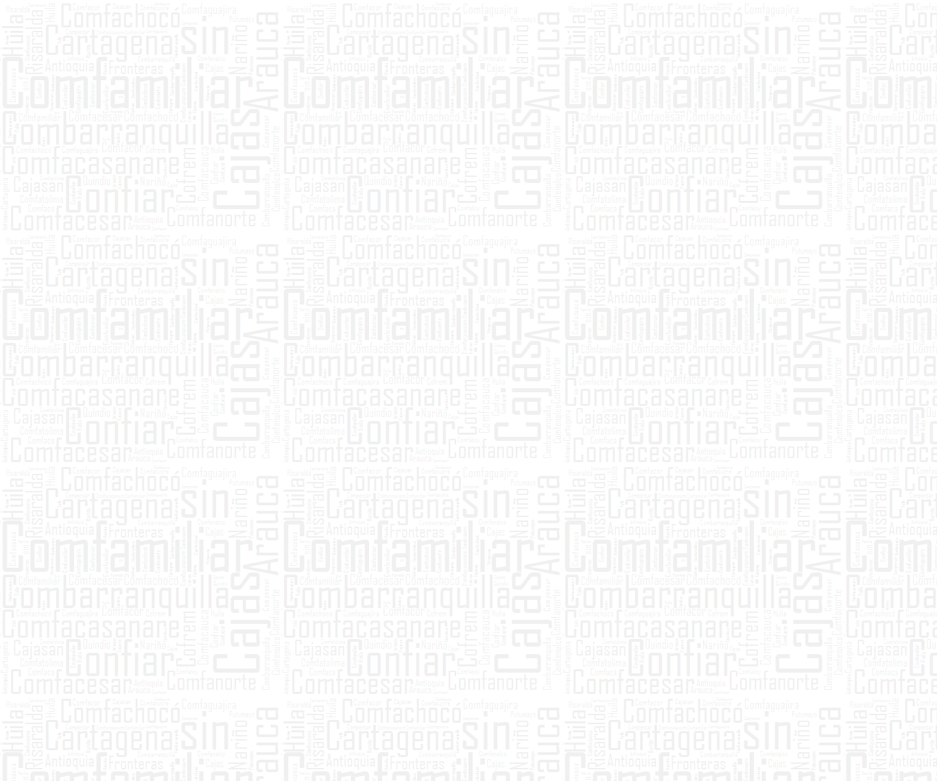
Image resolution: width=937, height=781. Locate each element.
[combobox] (668, 129)
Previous (135, 710)
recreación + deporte (390, 192)
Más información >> (434, 448)
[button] (650, 142)
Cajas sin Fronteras (280, 192)
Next (801, 710)
